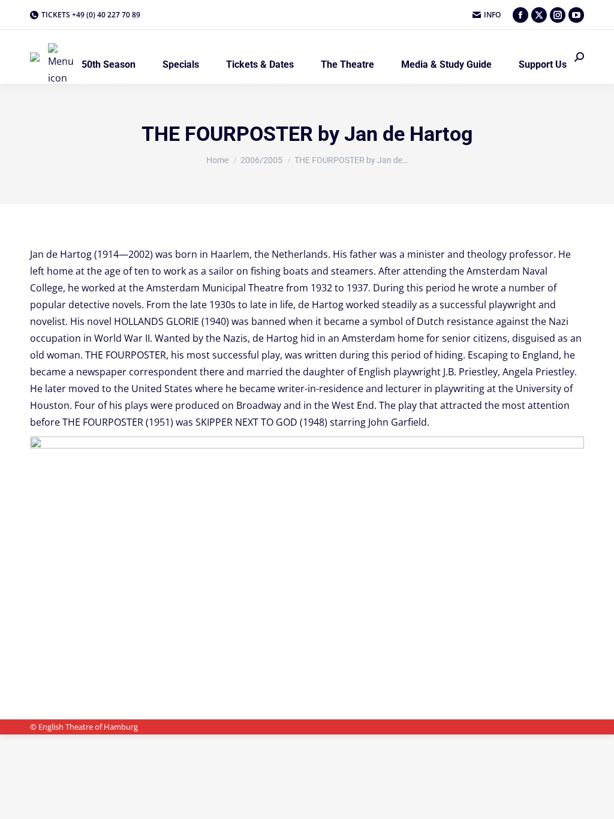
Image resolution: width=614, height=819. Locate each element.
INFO (492, 15)
